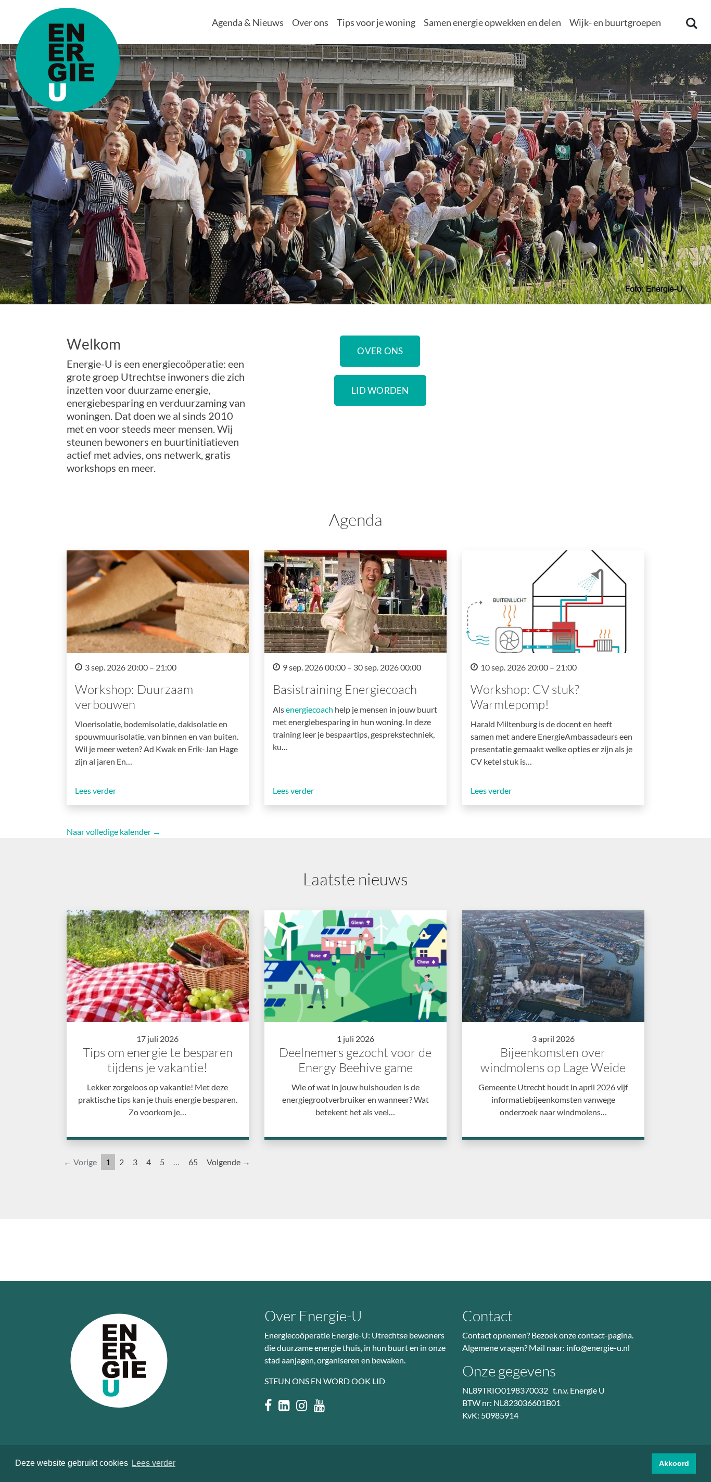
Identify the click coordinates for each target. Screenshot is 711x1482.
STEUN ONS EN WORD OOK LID (324, 1381)
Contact (487, 1315)
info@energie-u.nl (598, 1347)
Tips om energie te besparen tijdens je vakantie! (158, 1060)
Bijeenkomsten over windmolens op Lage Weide (553, 1060)
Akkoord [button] (674, 1463)
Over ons (380, 350)
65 (193, 1162)
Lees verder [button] (153, 1463)
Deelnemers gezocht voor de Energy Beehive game (355, 1060)
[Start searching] (690, 22)
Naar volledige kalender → (114, 831)
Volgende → (228, 1162)
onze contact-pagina (595, 1335)
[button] (248, 23)
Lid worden (380, 390)
